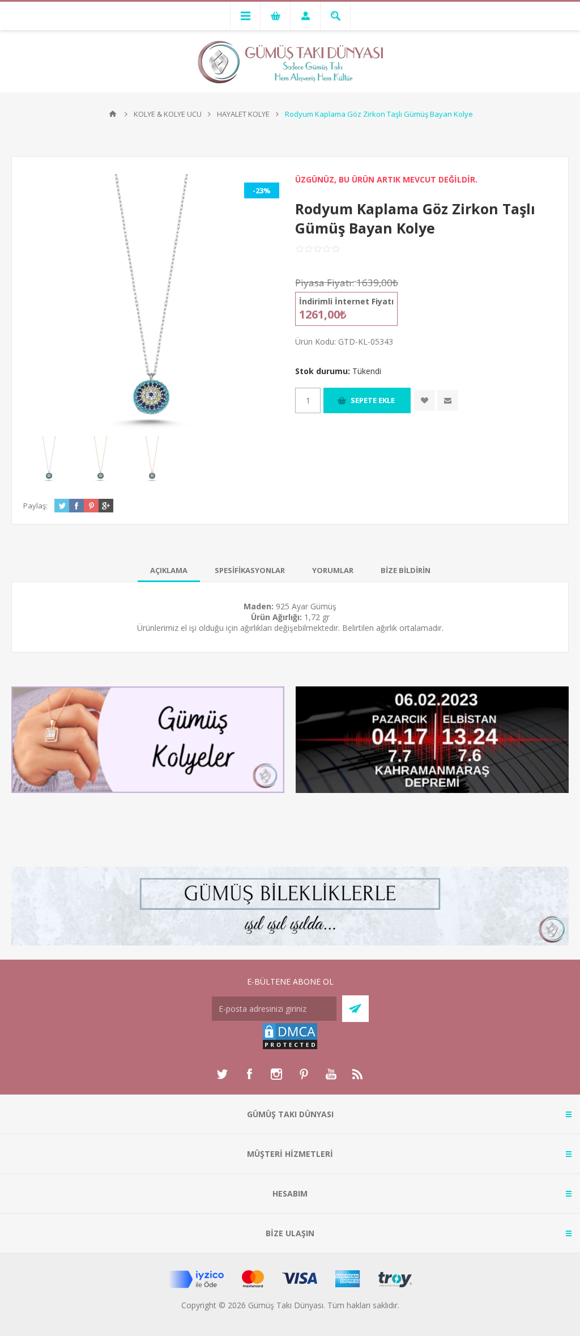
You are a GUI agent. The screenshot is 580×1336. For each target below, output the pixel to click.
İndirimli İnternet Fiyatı (346, 301)
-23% (262, 190)
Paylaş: (35, 506)
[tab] (169, 570)
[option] (49, 459)
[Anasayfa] (112, 114)
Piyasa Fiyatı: (324, 282)
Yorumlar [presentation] (332, 570)
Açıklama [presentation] (168, 570)
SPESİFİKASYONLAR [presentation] (250, 570)
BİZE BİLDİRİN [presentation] (405, 570)
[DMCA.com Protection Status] (290, 1047)
